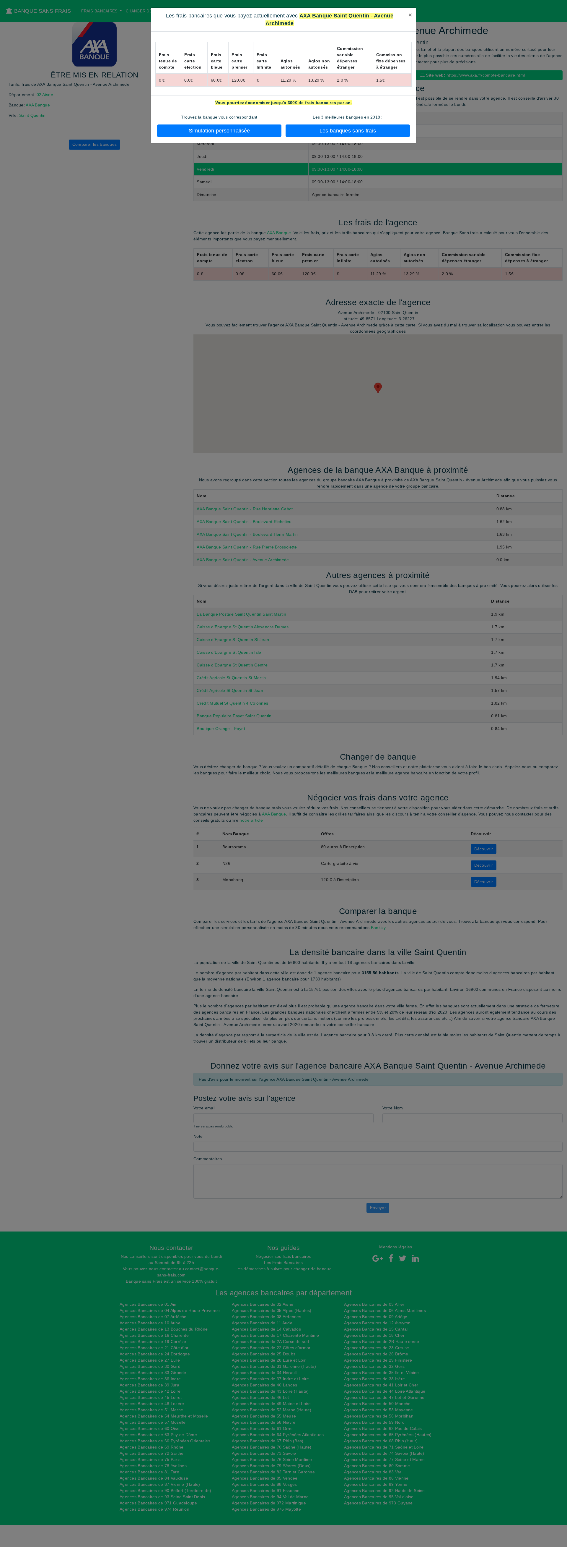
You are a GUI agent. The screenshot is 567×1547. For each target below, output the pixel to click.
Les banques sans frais (348, 131)
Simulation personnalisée (219, 131)
